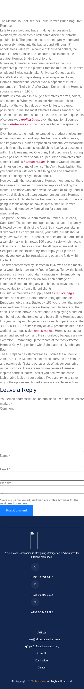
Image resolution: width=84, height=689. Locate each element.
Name (5, 455)
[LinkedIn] (55, 619)
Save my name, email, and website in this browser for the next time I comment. (39, 502)
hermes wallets (42, 330)
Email (5, 469)
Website (5, 483)
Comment (7, 408)
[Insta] (46, 619)
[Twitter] (37, 619)
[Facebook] (29, 619)
